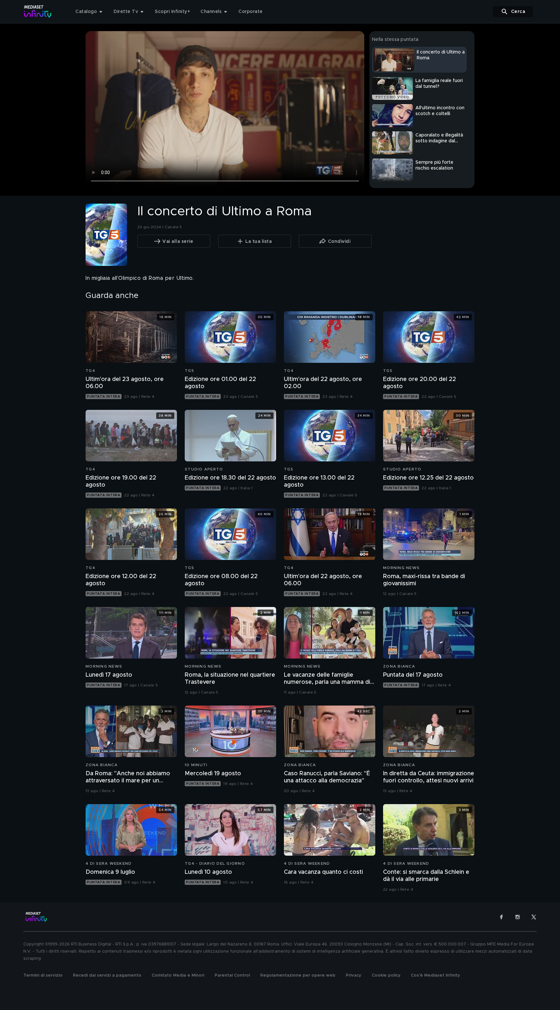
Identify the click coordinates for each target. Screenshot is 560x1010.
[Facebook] (501, 917)
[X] (534, 917)
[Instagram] (517, 917)
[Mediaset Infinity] (37, 11)
